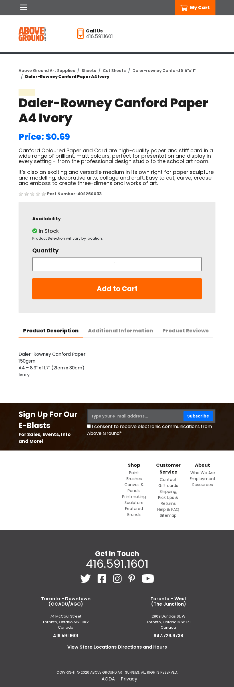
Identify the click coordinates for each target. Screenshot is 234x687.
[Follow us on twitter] (86, 578)
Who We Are (202, 473)
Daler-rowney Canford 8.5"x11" (164, 70)
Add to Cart (117, 288)
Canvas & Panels (134, 487)
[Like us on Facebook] (102, 578)
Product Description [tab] (51, 330)
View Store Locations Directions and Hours (117, 647)
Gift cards (168, 485)
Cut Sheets (114, 70)
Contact (168, 479)
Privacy (129, 679)
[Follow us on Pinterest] (132, 578)
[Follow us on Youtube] (148, 578)
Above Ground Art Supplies (47, 70)
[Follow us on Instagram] (118, 578)
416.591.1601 (117, 564)
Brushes (134, 479)
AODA (108, 679)
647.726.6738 (168, 636)
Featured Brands (134, 511)
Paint (134, 473)
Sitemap (168, 515)
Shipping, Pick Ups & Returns (168, 497)
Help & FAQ (168, 509)
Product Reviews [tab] (185, 330)
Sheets (89, 70)
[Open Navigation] (24, 7)
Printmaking (134, 496)
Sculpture (134, 502)
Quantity (45, 250)
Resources (202, 485)
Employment (202, 479)
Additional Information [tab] (120, 330)
